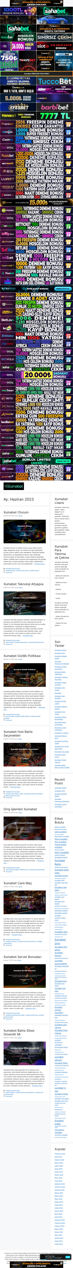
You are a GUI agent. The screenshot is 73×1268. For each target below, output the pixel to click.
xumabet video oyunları (60, 1096)
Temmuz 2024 (60, 1187)
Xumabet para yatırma (61, 1026)
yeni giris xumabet (61, 1135)
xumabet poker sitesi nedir (61, 1035)
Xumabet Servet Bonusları (22, 957)
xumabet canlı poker (61, 906)
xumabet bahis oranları (61, 867)
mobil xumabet (10, 1092)
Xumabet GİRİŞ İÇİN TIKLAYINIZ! (36, 74)
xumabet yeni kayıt (59, 1107)
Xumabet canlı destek (60, 903)
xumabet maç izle (61, 996)
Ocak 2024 (58, 1205)
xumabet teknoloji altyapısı (36, 642)
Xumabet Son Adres (62, 752)
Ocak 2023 (58, 1241)
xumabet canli (59, 880)
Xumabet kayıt (61, 981)
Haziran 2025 (59, 1160)
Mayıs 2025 (59, 1163)
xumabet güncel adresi (61, 962)
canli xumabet (61, 832)
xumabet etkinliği (58, 929)
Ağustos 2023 (60, 1220)
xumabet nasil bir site (31, 1015)
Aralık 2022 (59, 1244)
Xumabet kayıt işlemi (60, 985)
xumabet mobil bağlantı (60, 1002)
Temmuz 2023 (60, 1223)
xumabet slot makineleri (62, 1065)
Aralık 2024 (59, 1172)
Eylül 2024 (58, 1181)
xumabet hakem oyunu (60, 973)
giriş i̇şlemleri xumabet (12, 869)
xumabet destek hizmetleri (61, 924)
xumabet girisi (61, 932)
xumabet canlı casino (59, 898)
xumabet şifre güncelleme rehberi (60, 1126)
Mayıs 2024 (59, 1193)
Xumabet (58, 693)
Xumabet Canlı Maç (18, 883)
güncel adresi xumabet (60, 845)
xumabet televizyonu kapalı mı (61, 1076)
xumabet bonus (61, 876)
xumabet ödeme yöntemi (60, 1118)
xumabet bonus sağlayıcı (60, 878)
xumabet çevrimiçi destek (60, 1114)
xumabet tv (58, 1079)
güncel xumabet (59, 849)
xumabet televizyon (59, 1074)
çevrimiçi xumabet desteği (61, 1137)
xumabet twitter (61, 1094)
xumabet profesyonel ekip (60, 1038)
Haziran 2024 (59, 1190)
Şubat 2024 (59, 1202)
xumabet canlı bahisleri (60, 892)
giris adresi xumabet (62, 836)
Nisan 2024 (59, 1196)
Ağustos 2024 (60, 1184)
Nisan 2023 (59, 1232)
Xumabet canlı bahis (61, 888)
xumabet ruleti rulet (59, 1052)
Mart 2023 (58, 1235)
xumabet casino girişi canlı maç (27, 941)
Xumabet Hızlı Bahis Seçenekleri (18, 733)
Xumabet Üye (59, 1109)
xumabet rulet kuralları (61, 1054)
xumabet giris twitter (61, 934)
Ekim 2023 (58, 1214)
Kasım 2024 (59, 1175)
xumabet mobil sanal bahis (37, 869)
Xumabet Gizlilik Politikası (22, 656)
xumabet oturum (34, 570)
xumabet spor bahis (59, 1070)
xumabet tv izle (60, 1089)
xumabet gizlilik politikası (22, 716)
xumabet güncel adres (61, 958)
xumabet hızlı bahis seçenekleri (33, 793)
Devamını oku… (40, 564)
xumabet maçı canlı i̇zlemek (61, 1000)
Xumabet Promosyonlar (13, 568)
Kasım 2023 (59, 1211)
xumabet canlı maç (11, 941)
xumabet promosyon (59, 1041)
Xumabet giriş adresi (61, 948)
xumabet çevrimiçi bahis (60, 1111)
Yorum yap (9, 572)
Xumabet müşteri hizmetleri (59, 1010)
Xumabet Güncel (59, 954)
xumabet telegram (61, 1072)
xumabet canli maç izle (61, 884)
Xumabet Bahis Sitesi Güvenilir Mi (19, 1032)
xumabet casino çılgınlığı (60, 922)
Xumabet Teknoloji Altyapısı (24, 584)
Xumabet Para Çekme (61, 1031)
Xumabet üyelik (59, 1122)
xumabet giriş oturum (22, 570)
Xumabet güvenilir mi (62, 967)
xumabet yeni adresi (62, 1099)
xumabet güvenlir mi (61, 971)
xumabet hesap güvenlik (60, 975)
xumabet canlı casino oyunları (14, 793)
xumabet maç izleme (61, 998)
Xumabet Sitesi (61, 1063)
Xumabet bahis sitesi (21, 642)
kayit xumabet (10, 642)
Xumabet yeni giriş (61, 1101)
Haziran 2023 (59, 1226)
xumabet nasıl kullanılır (60, 1020)
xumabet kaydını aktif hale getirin (61, 978)
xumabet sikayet (59, 1058)
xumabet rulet (58, 1049)
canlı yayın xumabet (59, 834)
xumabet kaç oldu (60, 989)
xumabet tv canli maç (61, 1081)
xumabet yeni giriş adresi (60, 1104)
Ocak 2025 (58, 1169)
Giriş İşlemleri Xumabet (20, 809)
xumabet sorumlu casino (60, 1067)
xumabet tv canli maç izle (61, 1084)
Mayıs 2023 (59, 1229)
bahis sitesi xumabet (61, 829)
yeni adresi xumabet (59, 1131)
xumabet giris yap (59, 936)
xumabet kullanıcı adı (59, 993)
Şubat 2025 (59, 1166)
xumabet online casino (61, 1022)
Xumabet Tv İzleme (61, 733)
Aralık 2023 (59, 1208)
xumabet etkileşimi (59, 927)
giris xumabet (60, 842)
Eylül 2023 (58, 1217)
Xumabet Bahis (60, 862)
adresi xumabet (60, 827)
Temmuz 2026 (60, 1154)
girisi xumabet (61, 839)
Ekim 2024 (58, 1178)
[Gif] (36, 202)
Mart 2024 (58, 1199)
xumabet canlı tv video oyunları (62, 908)
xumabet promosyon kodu (11, 795)
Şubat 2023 (59, 1238)
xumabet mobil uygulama (60, 1005)
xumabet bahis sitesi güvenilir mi (25, 1092)
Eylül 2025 (58, 1157)
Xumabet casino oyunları (61, 914)
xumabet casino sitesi (60, 919)
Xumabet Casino (61, 911)
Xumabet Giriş (24, 869)
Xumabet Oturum (16, 512)
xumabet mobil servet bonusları (15, 1015)
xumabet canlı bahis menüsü (61, 895)
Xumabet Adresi (10, 570)
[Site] (36, 124)
